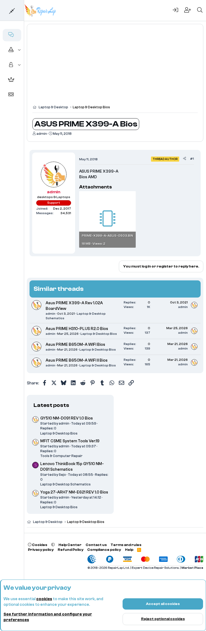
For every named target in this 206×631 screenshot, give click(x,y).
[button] (19, 50)
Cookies (39, 545)
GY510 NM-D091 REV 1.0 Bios (66, 418)
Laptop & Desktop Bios (98, 334)
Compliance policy (104, 550)
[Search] (200, 10)
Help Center (70, 545)
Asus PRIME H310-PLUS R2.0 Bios (77, 328)
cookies (44, 599)
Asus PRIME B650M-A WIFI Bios (75, 344)
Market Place (192, 568)
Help (129, 550)
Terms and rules (126, 545)
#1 (192, 159)
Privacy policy (41, 550)
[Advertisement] (115, 67)
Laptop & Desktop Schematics (65, 484)
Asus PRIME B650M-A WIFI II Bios (77, 360)
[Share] (184, 159)
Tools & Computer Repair (61, 456)
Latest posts (51, 405)
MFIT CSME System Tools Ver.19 (70, 441)
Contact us (96, 545)
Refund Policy (70, 550)
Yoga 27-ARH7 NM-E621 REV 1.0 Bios (74, 492)
